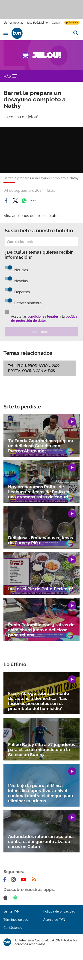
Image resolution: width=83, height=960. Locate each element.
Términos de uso (15, 919)
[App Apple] (6, 897)
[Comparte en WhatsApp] (24, 200)
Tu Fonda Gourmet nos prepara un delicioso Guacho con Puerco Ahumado (40, 445)
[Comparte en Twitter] (15, 200)
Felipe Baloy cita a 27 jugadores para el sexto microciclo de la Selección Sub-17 (41, 749)
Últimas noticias (13, 22)
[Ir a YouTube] (24, 879)
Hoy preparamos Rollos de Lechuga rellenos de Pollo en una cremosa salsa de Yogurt (38, 491)
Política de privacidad (59, 911)
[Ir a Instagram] (14, 879)
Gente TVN (11, 911)
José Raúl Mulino (37, 22)
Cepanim (57, 22)
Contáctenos (12, 927)
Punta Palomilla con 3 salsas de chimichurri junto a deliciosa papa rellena (41, 629)
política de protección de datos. (44, 318)
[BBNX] (7, 942)
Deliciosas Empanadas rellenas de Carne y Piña (40, 540)
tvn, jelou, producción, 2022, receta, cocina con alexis (34, 368)
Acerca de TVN (54, 919)
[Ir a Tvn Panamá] (40, 33)
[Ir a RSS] (35, 879)
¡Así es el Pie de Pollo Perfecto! (40, 588)
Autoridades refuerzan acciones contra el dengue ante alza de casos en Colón (41, 841)
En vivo (73, 22)
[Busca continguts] (75, 33)
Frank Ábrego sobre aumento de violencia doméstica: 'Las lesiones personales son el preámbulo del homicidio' (38, 701)
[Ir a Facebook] (5, 879)
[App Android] (16, 897)
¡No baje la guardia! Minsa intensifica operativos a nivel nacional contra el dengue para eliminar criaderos (40, 793)
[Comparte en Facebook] (6, 200)
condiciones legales (43, 316)
